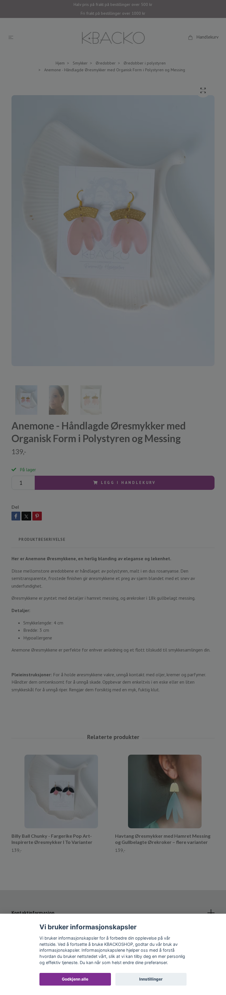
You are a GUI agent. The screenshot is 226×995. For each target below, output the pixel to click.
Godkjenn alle (75, 979)
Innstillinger (151, 979)
